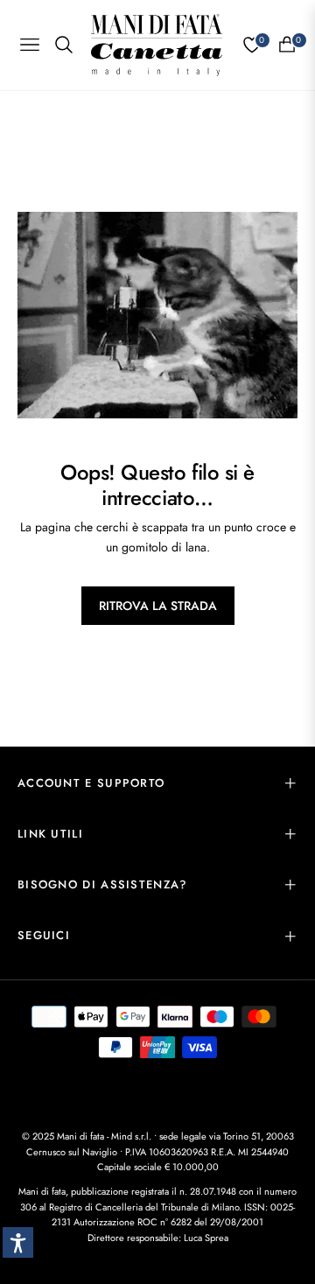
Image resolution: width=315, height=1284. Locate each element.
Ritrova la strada (158, 605)
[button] (18, 1242)
